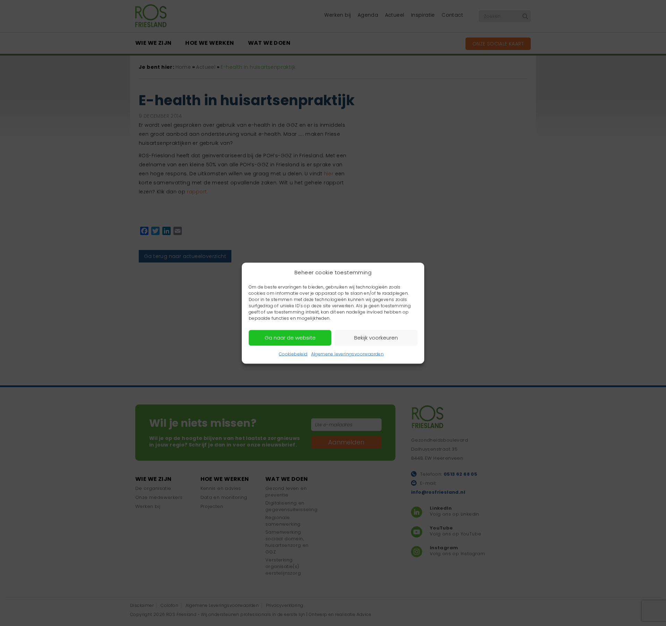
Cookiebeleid (293, 354)
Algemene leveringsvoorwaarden (347, 354)
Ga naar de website (290, 337)
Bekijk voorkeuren (376, 337)
